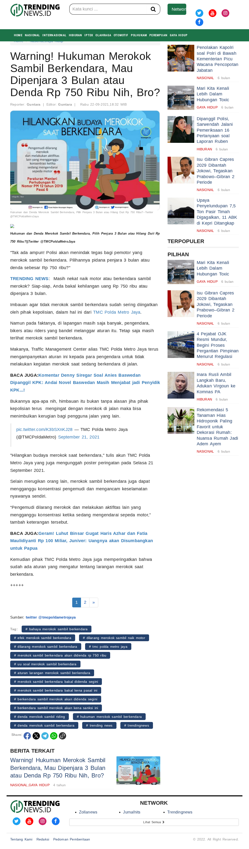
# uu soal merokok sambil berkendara (45, 664)
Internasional (54, 35)
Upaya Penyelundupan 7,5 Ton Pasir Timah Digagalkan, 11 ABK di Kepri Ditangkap (217, 212)
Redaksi (42, 839)
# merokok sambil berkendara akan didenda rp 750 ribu (60, 655)
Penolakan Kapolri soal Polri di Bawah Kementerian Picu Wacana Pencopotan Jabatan (218, 59)
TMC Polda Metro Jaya (116, 312)
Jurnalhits (131, 812)
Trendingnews (179, 812)
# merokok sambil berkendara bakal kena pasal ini (55, 690)
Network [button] (179, 9)
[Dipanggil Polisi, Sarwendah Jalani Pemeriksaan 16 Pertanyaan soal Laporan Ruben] (181, 129)
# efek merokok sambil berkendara (42, 638)
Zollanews (88, 812)
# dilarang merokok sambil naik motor (114, 638)
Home (18, 35)
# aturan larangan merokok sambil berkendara (52, 673)
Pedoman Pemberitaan (71, 839)
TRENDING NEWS (29, 278)
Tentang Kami (21, 839)
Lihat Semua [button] (152, 822)
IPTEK (88, 35)
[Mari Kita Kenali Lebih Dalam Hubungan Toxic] (181, 99)
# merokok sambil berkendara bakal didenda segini (56, 682)
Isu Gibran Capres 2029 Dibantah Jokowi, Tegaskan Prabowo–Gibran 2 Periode (215, 171)
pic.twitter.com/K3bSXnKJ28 (44, 429)
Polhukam (139, 35)
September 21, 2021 (79, 437)
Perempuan (158, 35)
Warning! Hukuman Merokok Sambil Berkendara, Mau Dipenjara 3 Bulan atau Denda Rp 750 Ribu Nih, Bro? (58, 767)
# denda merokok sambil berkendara (44, 725)
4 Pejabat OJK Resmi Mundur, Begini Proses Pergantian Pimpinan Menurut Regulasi (218, 345)
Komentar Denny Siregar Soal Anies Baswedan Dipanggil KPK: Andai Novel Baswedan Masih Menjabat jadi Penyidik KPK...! (85, 383)
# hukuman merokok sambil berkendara (109, 717)
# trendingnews (136, 725)
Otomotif (121, 35)
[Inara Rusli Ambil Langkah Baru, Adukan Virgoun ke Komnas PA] (181, 385)
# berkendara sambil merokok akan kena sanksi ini (56, 708)
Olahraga (103, 35)
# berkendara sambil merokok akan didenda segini (55, 699)
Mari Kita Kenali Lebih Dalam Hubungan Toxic (213, 94)
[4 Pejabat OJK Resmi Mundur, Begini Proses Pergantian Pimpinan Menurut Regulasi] (181, 344)
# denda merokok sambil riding (39, 717)
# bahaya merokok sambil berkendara (57, 629)
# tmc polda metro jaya (108, 646)
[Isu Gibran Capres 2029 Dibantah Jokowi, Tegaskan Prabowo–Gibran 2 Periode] (181, 170)
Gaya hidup (178, 35)
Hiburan (75, 35)
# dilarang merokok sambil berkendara (45, 646)
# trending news (99, 725)
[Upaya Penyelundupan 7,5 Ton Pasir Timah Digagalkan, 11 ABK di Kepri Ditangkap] (181, 211)
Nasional (32, 35)
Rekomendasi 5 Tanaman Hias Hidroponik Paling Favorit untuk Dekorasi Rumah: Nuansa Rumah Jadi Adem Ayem (217, 426)
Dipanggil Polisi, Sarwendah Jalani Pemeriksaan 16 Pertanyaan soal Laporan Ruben (215, 130)
